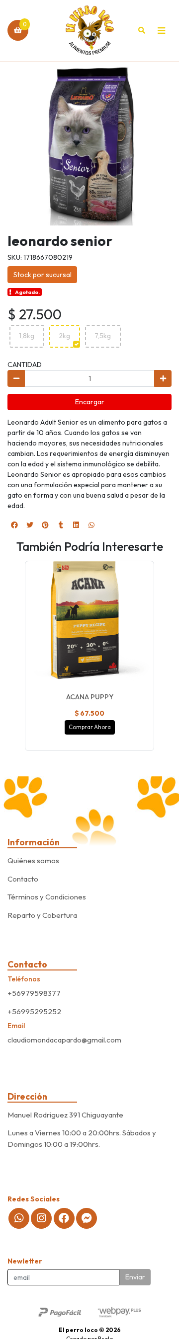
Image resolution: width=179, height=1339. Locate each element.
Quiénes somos (33, 860)
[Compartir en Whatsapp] (91, 525)
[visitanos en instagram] (41, 1218)
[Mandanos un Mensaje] (86, 1218)
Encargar (89, 401)
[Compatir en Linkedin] (76, 525)
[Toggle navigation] (161, 30)
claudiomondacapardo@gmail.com (64, 1039)
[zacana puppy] (89, 625)
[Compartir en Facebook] (14, 525)
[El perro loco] (90, 30)
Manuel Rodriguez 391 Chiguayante (65, 1114)
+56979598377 (34, 993)
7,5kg (102, 335)
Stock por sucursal (42, 274)
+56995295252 (34, 1011)
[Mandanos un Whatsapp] (18, 1218)
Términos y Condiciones (46, 896)
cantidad (24, 364)
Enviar (135, 1276)
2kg (64, 335)
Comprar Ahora (90, 727)
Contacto (22, 879)
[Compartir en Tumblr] (61, 525)
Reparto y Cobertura (42, 915)
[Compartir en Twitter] (30, 525)
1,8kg (26, 335)
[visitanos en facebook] (64, 1218)
